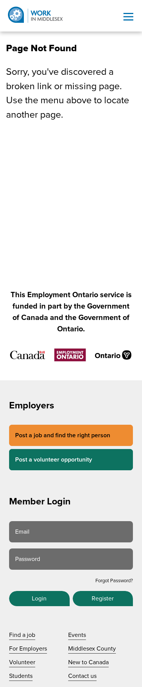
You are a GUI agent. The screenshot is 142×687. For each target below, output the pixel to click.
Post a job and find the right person (62, 435)
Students (21, 676)
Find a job (22, 635)
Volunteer (22, 662)
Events (77, 635)
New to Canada (88, 662)
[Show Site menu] (128, 16)
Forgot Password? (114, 581)
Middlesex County (92, 648)
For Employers (28, 648)
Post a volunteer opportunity (53, 459)
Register (103, 598)
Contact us (82, 676)
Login (39, 598)
